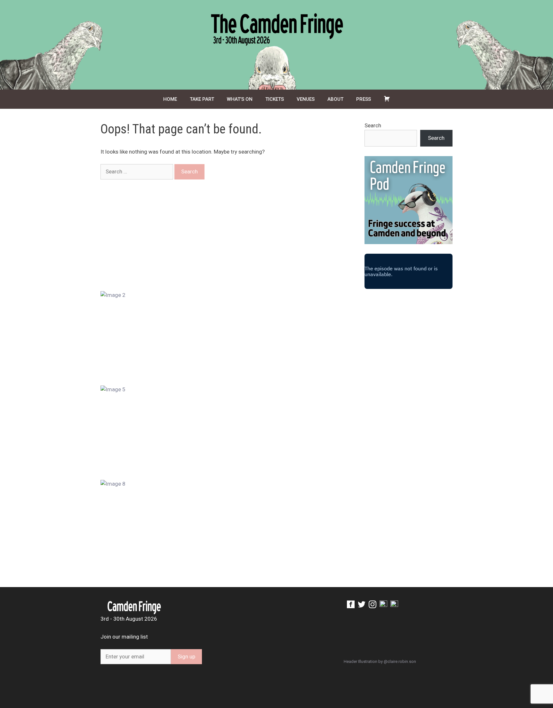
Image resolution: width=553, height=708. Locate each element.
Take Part (202, 99)
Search (373, 125)
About (335, 99)
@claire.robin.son (400, 661)
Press (363, 99)
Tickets (274, 99)
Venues (306, 99)
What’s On (239, 99)
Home (170, 99)
